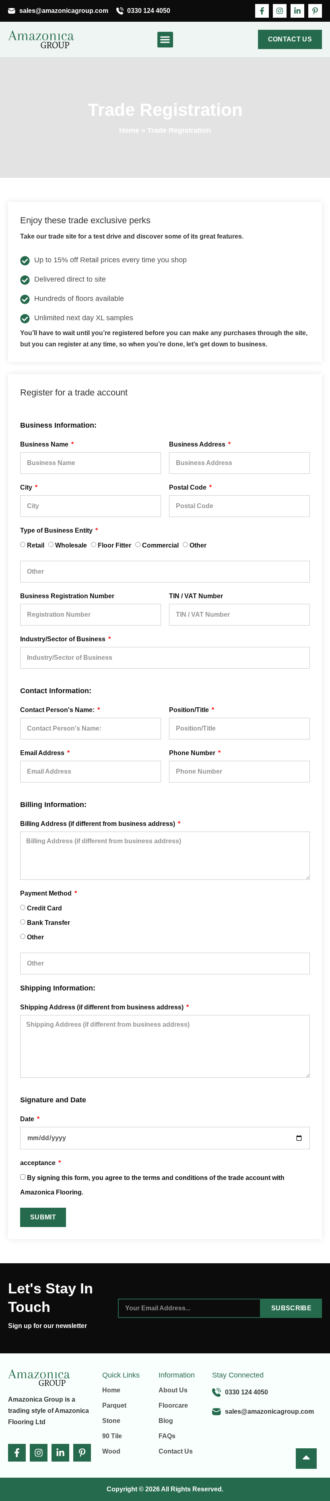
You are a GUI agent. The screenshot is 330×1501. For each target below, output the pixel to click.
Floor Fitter (114, 545)
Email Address (43, 752)
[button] (165, 39)
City (27, 487)
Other (198, 545)
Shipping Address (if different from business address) (102, 1007)
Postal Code (188, 487)
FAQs (167, 1436)
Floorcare (173, 1405)
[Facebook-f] (262, 11)
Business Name (45, 444)
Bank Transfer (48, 922)
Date (28, 1119)
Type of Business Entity (57, 530)
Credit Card (44, 908)
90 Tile (112, 1436)
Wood (111, 1451)
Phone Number (193, 752)
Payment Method (46, 893)
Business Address (198, 444)
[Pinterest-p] (315, 11)
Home (129, 130)
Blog (166, 1420)
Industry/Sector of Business (63, 639)
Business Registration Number (67, 596)
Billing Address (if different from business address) (98, 823)
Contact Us (176, 1451)
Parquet (114, 1405)
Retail (35, 545)
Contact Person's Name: (58, 709)
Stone (111, 1420)
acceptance (38, 1162)
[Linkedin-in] (297, 11)
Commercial (160, 545)
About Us (173, 1390)
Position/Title (189, 709)
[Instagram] (280, 11)
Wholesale (71, 545)
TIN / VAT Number (196, 596)
